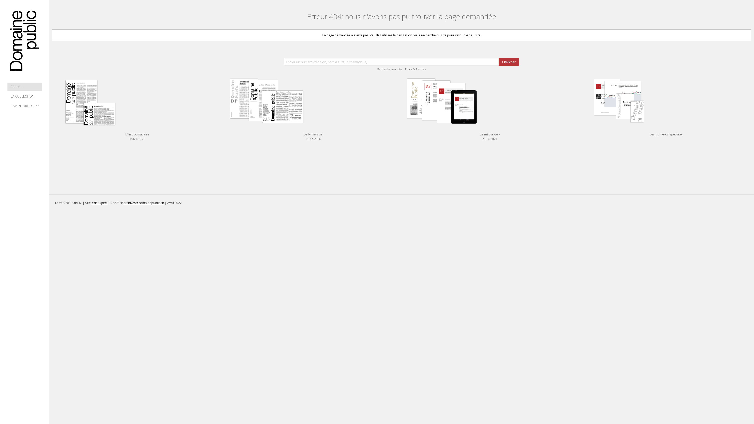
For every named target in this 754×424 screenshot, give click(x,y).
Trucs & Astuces (415, 69)
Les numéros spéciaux (666, 134)
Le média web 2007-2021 (490, 136)
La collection (22, 96)
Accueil (17, 87)
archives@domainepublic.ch (144, 203)
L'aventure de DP (25, 106)
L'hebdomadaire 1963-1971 (137, 136)
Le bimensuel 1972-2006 (313, 136)
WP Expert (99, 203)
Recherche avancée (389, 69)
